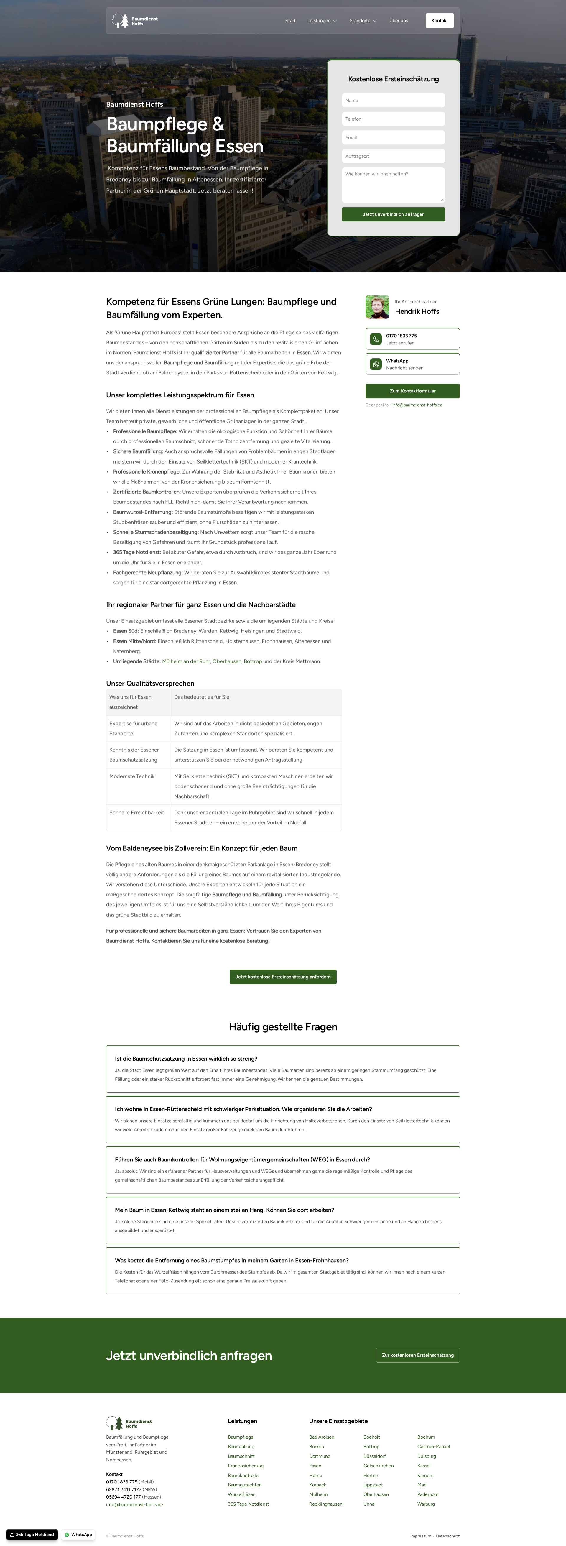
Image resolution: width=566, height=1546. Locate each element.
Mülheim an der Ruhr (186, 661)
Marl (422, 1485)
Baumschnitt (241, 1456)
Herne (315, 1475)
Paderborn (428, 1494)
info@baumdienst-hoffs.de (417, 405)
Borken (316, 1447)
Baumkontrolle (243, 1475)
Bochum (426, 1437)
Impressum (420, 1536)
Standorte (360, 20)
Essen (315, 1466)
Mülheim (318, 1494)
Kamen (424, 1475)
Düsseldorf (374, 1456)
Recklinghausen (326, 1504)
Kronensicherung (246, 1466)
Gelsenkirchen (378, 1466)
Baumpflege (241, 1437)
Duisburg (426, 1456)
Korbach (318, 1485)
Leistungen (319, 20)
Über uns (398, 20)
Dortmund (319, 1456)
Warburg (426, 1504)
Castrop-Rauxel (433, 1447)
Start (290, 20)
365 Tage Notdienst (248, 1504)
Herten (370, 1475)
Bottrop (253, 661)
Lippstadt (373, 1485)
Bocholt (371, 1437)
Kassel (424, 1466)
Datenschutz (448, 1536)
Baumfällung (241, 1447)
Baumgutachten (245, 1485)
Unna (368, 1504)
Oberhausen (227, 661)
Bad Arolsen (321, 1437)
